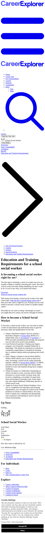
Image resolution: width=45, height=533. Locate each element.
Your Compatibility (13, 452)
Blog (12, 91)
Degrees (9, 83)
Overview (9, 455)
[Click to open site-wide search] (25, 130)
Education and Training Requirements (19, 459)
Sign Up (9, 473)
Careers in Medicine (13, 491)
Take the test (8, 136)
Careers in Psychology (14, 493)
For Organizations (12, 79)
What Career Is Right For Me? (17, 487)
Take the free (24, 300)
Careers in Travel (12, 495)
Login (8, 471)
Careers (8, 81)
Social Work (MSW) (27, 363)
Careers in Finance (12, 489)
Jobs (11, 89)
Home (8, 75)
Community (10, 85)
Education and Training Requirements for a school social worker (21, 264)
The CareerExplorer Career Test (17, 475)
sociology (35, 338)
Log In (3, 134)
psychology (25, 338)
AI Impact (9, 457)
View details (6, 143)
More (7, 87)
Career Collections (12, 484)
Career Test (10, 77)
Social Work (25, 336)
